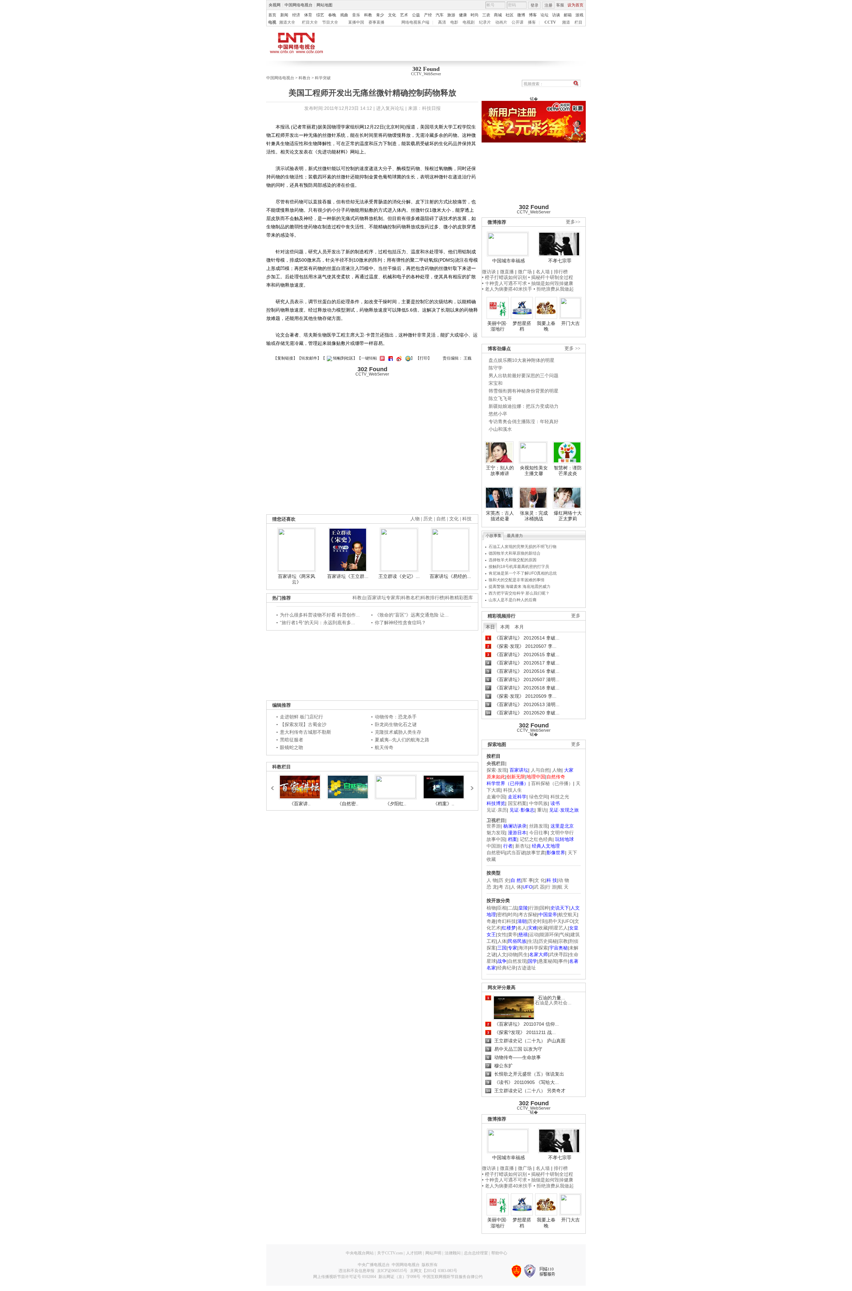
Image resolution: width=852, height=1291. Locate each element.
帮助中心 (499, 1253)
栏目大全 (310, 22)
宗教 (563, 941)
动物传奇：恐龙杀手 (396, 716)
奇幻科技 (506, 921)
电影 (454, 22)
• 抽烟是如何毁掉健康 (550, 283)
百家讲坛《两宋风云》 (296, 579)
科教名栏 (410, 597)
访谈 (556, 15)
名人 (522, 927)
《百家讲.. (300, 803)
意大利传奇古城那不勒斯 (305, 732)
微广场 (525, 271)
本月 (519, 627)
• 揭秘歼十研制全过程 (550, 277)
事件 (563, 961)
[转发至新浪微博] (398, 358)
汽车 (440, 15)
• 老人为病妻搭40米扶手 (507, 289)
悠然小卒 (498, 413)
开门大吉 (570, 323)
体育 (308, 15)
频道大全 (287, 22)
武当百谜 (516, 852)
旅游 (451, 15)
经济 (296, 15)
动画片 (501, 22)
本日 (490, 627)
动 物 (563, 880)
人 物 (492, 880)
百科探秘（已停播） (552, 783)
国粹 (544, 907)
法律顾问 (453, 1253)
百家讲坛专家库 (383, 597)
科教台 (305, 78)
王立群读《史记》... (399, 576)
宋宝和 (496, 383)
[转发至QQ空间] (407, 358)
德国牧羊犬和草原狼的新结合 (514, 553)
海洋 (523, 947)
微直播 (507, 271)
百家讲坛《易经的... (450, 576)
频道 (566, 22)
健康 (463, 15)
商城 (498, 15)
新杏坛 (522, 846)
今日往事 (538, 832)
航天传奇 (384, 747)
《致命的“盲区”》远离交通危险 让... (412, 615)
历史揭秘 (547, 941)
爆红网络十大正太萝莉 (568, 516)
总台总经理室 (476, 1253)
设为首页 (575, 5)
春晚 (332, 15)
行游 (533, 907)
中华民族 (538, 803)
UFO (568, 921)
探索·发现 (497, 770)
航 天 (563, 887)
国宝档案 (517, 803)
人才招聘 (414, 1253)
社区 (510, 15)
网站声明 (433, 1253)
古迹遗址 (526, 967)
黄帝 (512, 934)
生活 (532, 941)
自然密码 (496, 852)
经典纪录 (506, 967)
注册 (548, 5)
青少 (380, 15)
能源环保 (549, 934)
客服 (560, 5)
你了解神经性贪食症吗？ (400, 622)
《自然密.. (347, 803)
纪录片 (485, 22)
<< (274, 785)
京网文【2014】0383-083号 (433, 1270)
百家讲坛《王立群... (347, 576)
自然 (441, 518)
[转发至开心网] (381, 358)
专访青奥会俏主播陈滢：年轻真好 (523, 421)
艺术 (404, 15)
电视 (272, 22)
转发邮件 (309, 358)
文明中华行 (562, 832)
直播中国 (356, 22)
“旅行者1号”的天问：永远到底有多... (317, 622)
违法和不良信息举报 (356, 1270)
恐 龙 (492, 887)
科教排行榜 (432, 597)
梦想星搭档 (522, 326)
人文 (502, 954)
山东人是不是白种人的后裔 (512, 600)
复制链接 (285, 358)
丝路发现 (538, 826)
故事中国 (496, 839)
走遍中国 (496, 796)
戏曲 (344, 15)
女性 (502, 934)
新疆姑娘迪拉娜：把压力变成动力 (523, 406)
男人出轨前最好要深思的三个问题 (523, 375)
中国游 (494, 846)
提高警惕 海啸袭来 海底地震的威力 (519, 586)
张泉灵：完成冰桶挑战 (534, 516)
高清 (442, 22)
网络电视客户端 (415, 22)
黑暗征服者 (291, 739)
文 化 (539, 880)
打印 (424, 358)
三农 (486, 15)
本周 (505, 627)
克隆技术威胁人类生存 (398, 732)
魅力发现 (496, 832)
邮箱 (568, 15)
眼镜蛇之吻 (291, 747)
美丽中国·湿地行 (497, 326)
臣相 (502, 907)
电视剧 (469, 22)
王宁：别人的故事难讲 (500, 470)
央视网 (275, 5)
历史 (428, 518)
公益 (416, 15)
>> (470, 785)
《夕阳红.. (395, 803)
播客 (532, 22)
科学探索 (538, 947)
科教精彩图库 (459, 597)
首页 (272, 15)
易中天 (555, 921)
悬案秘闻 (547, 961)
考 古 (504, 887)
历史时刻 (537, 921)
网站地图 (324, 5)
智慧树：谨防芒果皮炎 (568, 470)
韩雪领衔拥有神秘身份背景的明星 (523, 390)
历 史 (504, 880)
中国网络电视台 (299, 5)
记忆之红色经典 (536, 839)
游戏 (579, 15)
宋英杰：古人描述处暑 (500, 516)
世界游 (494, 826)
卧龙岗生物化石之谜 (396, 724)
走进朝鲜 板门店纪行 (301, 716)
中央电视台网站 (360, 1253)
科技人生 (512, 790)
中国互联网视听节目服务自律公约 (453, 1276)
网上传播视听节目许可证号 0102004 (344, 1276)
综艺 (320, 15)
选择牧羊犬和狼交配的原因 (512, 560)
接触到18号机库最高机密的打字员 (519, 566)
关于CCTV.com (390, 1253)
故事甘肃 (536, 852)
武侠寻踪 (558, 954)
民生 (523, 954)
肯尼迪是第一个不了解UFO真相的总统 (523, 573)
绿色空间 (538, 796)
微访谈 (489, 271)
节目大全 (330, 22)
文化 (392, 15)
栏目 (578, 22)
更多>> (573, 221)
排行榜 (561, 271)
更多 (575, 615)
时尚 (475, 15)
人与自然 (540, 770)
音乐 (356, 15)
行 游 (551, 887)
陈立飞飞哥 (500, 398)
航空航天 (567, 914)
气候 (564, 934)
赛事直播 (376, 22)
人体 (502, 941)
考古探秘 (528, 914)
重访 (541, 810)
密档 (502, 914)
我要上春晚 (546, 326)
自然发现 (517, 961)
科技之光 (559, 796)
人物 (556, 770)
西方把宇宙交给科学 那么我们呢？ (519, 593)
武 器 (539, 887)
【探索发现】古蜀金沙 (303, 724)
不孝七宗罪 (559, 260)
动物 (512, 954)
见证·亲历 (497, 810)
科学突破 (323, 78)
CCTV (550, 22)
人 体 (516, 887)
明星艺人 (558, 927)
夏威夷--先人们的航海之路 (402, 739)
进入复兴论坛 (390, 108)
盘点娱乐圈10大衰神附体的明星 (521, 360)
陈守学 (496, 368)
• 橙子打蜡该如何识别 (504, 277)
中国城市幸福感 (508, 260)
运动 (533, 934)
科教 (368, 15)
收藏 (543, 927)
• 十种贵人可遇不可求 (505, 283)
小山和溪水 (500, 429)
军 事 (528, 880)
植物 (491, 907)
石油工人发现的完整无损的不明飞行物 (522, 546)
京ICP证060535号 (392, 1270)
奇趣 (491, 921)
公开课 (518, 22)
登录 (534, 5)
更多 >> (572, 348)
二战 (512, 907)
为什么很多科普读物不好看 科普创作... (320, 615)
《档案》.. (443, 803)
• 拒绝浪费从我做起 (553, 289)
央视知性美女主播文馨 (534, 470)
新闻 (284, 15)
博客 (533, 15)
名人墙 (543, 271)
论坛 (544, 15)
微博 (521, 15)
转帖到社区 (343, 358)
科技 (467, 518)
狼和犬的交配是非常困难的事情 (516, 580)
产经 (428, 15)
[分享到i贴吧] (390, 358)
